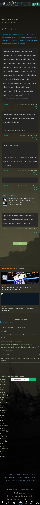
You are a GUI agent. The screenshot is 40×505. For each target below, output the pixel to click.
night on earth (34, 40)
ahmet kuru (25, 34)
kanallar (5, 376)
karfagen (6, 83)
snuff (19, 34)
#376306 (34, 187)
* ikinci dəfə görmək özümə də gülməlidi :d (19, 98)
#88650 (34, 106)
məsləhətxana (21, 319)
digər (35, 3)
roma (23, 37)
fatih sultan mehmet (31, 37)
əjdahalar (6, 29)
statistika (19, 477)
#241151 (34, 172)
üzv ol (20, 243)
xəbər (33, 477)
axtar (32, 379)
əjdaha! (6, 104)
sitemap (27, 477)
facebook (24, 474)
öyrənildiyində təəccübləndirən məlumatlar (13, 40)
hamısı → (5, 207)
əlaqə (6, 477)
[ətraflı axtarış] (38, 4)
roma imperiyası (10, 19)
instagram (16, 474)
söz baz (32, 480)
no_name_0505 (31, 228)
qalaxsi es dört (32, 104)
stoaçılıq (27, 40)
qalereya (25, 480)
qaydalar (12, 477)
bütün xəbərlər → (21, 268)
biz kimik (9, 474)
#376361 (34, 231)
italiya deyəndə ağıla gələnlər (9, 34)
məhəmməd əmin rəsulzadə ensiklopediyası (14, 43)
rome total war (13, 145)
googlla (14, 29)
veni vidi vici (11, 165)
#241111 (34, 137)
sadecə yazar (32, 135)
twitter (31, 474)
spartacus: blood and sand (16, 130)
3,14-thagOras (32, 185)
